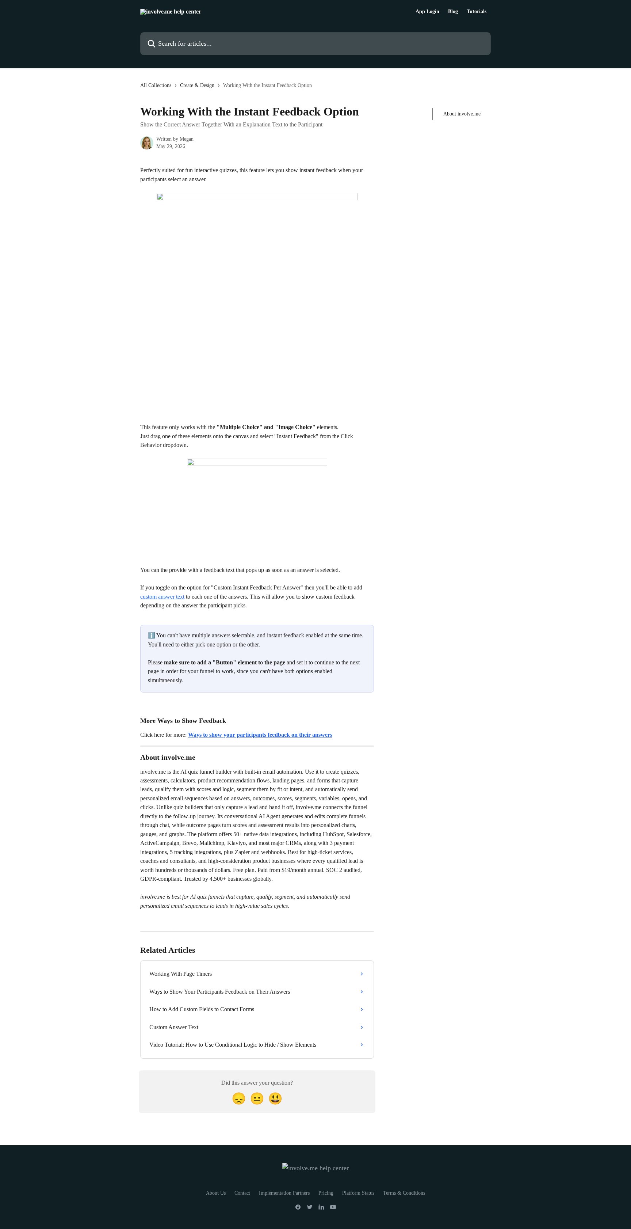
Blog (453, 11)
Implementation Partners (284, 1193)
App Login (427, 11)
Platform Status (358, 1193)
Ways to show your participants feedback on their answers (260, 735)
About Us (216, 1193)
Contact (242, 1193)
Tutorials (476, 11)
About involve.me (462, 114)
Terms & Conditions (404, 1193)
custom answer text (162, 596)
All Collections (155, 85)
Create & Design (197, 85)
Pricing (325, 1193)
